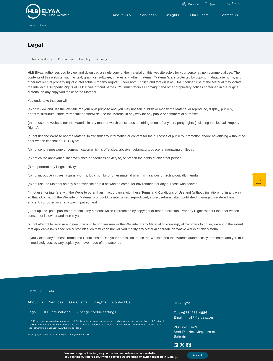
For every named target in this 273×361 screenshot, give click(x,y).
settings (172, 357)
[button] (236, 6)
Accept (197, 355)
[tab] (41, 59)
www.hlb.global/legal (69, 327)
